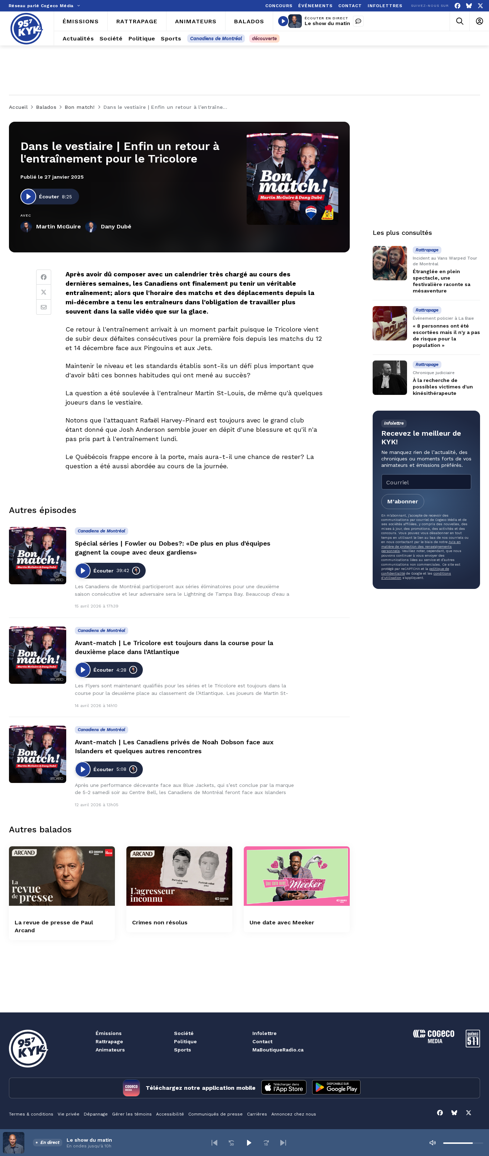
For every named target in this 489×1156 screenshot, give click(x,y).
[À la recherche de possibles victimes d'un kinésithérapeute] (390, 378)
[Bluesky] (469, 6)
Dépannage (96, 1114)
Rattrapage (109, 1041)
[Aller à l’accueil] (26, 28)
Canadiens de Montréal (216, 38)
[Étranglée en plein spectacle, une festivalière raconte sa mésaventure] (390, 263)
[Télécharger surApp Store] (283, 1088)
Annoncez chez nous (293, 1114)
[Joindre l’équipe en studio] (358, 21)
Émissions (109, 1033)
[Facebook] (457, 6)
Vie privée (68, 1114)
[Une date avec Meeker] (297, 876)
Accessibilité (170, 1114)
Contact (262, 1041)
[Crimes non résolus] (179, 876)
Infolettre (264, 1033)
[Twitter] (43, 292)
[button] (214, 1143)
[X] (480, 6)
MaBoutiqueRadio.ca (278, 1050)
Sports (182, 1050)
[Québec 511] (473, 1045)
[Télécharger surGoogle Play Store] (336, 1088)
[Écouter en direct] (283, 21)
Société (184, 1033)
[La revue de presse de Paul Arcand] (62, 876)
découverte (264, 38)
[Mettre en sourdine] (432, 1143)
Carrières (257, 1114)
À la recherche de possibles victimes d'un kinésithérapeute (443, 386)
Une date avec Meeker (282, 922)
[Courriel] (43, 307)
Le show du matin (327, 23)
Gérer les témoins (132, 1114)
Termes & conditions (31, 1114)
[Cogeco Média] (433, 1041)
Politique (185, 1041)
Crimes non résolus (160, 922)
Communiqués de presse (215, 1114)
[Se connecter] (479, 21)
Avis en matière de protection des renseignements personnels (421, 546)
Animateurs (110, 1050)
